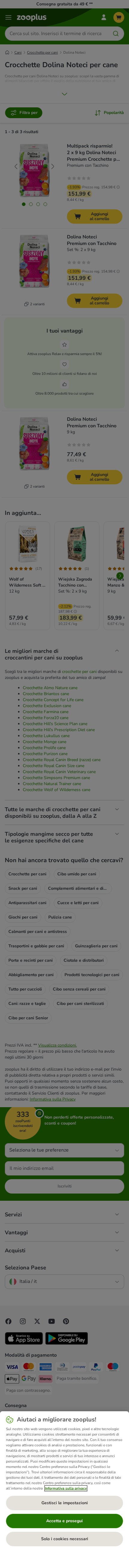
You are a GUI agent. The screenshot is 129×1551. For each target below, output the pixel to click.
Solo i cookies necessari (64, 1539)
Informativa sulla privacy (66, 1488)
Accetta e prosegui (64, 1521)
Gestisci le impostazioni (64, 1503)
